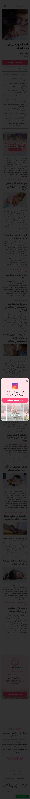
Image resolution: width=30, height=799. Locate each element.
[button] (27, 380)
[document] (15, 399)
